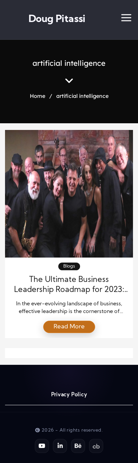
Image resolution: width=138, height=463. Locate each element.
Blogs (69, 266)
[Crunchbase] (96, 446)
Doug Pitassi (56, 19)
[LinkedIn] (60, 446)
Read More (69, 327)
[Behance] (78, 446)
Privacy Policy (69, 395)
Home (37, 96)
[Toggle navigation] (126, 20)
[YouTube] (42, 446)
